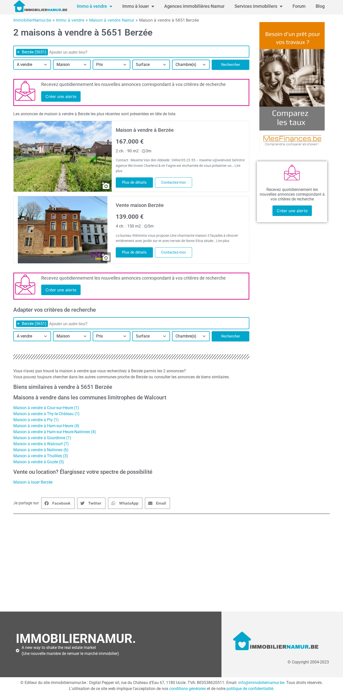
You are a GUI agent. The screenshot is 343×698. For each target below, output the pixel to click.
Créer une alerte (60, 96)
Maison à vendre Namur (111, 20)
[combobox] (131, 52)
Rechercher (230, 64)
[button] (58, 503)
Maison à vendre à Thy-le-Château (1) (46, 413)
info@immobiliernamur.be (261, 682)
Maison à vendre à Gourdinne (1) (42, 437)
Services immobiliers (256, 6)
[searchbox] (75, 52)
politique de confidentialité (249, 688)
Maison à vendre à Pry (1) (36, 419)
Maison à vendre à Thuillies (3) (40, 455)
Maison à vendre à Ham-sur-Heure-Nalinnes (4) (54, 431)
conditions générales (187, 688)
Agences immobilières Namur (194, 6)
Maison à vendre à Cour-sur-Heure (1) (46, 407)
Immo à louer (135, 6)
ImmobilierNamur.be (32, 20)
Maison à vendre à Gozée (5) (38, 461)
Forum (299, 6)
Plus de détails (134, 182)
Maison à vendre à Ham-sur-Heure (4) (46, 425)
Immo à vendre (92, 6)
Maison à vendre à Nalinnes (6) (41, 449)
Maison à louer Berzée (32, 482)
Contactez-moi (173, 182)
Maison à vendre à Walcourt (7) (41, 443)
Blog (320, 6)
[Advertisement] (166, 565)
